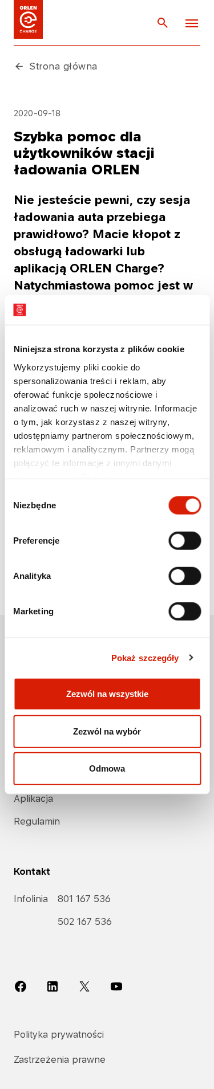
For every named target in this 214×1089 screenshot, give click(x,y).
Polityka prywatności (59, 1034)
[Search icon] (162, 22)
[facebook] (20, 985)
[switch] (184, 541)
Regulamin (37, 821)
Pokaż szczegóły (145, 657)
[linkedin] (52, 985)
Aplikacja (33, 798)
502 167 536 (85, 921)
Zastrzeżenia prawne (60, 1059)
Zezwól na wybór (107, 731)
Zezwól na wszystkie (107, 694)
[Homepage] (28, 19)
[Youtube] (116, 985)
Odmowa (107, 768)
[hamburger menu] (191, 23)
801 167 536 (84, 898)
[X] (84, 985)
